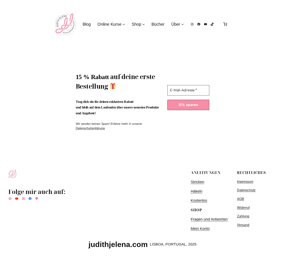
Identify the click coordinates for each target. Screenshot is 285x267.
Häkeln (196, 191)
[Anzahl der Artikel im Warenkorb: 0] (225, 24)
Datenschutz (246, 190)
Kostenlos (199, 200)
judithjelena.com (118, 244)
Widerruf (243, 207)
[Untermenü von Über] (182, 24)
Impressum (245, 181)
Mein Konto (200, 229)
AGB (240, 199)
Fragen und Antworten (209, 219)
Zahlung (243, 216)
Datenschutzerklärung (90, 128)
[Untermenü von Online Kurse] (123, 24)
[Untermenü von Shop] (143, 24)
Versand (243, 225)
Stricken (197, 182)
